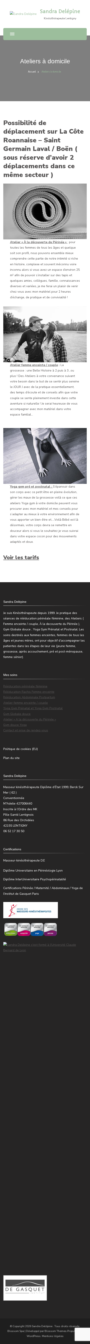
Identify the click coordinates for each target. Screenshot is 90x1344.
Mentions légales (53, 1336)
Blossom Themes (56, 1331)
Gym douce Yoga (15, 725)
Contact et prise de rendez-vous (25, 730)
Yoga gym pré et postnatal (30, 487)
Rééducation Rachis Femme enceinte (28, 692)
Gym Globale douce (17, 714)
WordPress (34, 1336)
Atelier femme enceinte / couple (34, 365)
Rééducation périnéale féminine (25, 686)
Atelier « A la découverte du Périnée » (29, 719)
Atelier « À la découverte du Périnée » (39, 242)
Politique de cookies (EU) (20, 749)
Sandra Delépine (60, 11)
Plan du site (11, 758)
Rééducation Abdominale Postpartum (29, 697)
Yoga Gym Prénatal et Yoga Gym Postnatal (33, 708)
